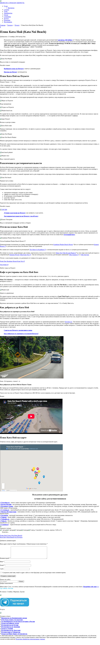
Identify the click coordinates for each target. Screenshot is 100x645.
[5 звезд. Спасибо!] (35, 530)
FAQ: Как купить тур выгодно (12, 620)
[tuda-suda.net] (1, 1)
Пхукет (17, 25)
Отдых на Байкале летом (10, 623)
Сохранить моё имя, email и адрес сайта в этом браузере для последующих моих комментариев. (34, 572)
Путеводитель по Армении (10, 627)
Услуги (6, 18)
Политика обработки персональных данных (30, 639)
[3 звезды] (17, 530)
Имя (2, 561)
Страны (6, 9)
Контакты (11, 8)
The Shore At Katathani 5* (37, 249)
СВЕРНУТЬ (20, 3)
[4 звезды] (25, 530)
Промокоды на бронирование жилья (14, 618)
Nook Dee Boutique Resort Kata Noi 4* (12, 261)
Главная (2, 25)
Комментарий (5, 558)
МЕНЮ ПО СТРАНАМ (8, 3)
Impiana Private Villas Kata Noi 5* (20, 255)
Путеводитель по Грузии (9, 625)
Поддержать (8, 22)
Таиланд (10, 25)
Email (2, 565)
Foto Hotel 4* (4, 264)
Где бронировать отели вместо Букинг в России (18, 621)
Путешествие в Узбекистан (10, 632)
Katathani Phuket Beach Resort (63, 244)
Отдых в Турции (7, 628)
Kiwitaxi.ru (68, 322)
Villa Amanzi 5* (74, 255)
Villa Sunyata (85, 255)
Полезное (7, 20)
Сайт (1, 569)
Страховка (7, 16)
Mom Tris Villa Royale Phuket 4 (66, 253)
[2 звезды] (10, 530)
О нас (6, 6)
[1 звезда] (3, 530)
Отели (6, 15)
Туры (5, 11)
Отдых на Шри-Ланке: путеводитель (14, 634)
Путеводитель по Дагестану (11, 630)
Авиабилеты (8, 13)
